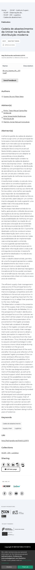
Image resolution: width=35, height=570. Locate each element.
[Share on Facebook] (3, 465)
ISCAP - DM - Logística (12, 15)
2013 (4, 41)
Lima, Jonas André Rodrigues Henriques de (14, 117)
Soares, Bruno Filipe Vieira (13, 97)
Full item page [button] (11, 469)
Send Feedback (10, 80)
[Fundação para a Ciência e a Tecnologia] (12, 514)
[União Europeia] (9, 535)
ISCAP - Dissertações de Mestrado (13, 13)
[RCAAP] (22, 493)
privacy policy (26, 560)
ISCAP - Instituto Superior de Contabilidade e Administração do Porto (19, 10)
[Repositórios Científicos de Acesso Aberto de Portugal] (6, 486)
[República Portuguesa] (14, 531)
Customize (5, 563)
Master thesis (13, 41)
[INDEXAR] (17, 486)
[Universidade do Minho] (4, 518)
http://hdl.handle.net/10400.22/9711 (13, 55)
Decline (9, 567)
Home (4, 10)
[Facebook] (4, 493)
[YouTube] (16, 493)
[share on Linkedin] (13, 465)
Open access (10, 45)
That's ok (25, 567)
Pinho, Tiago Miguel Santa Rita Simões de (15, 112)
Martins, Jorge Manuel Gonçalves (16, 122)
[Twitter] (10, 493)
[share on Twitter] (8, 465)
